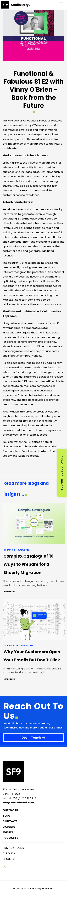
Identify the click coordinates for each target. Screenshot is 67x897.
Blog (6, 816)
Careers (9, 827)
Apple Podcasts (28, 455)
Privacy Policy (13, 848)
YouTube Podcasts (50, 451)
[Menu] (61, 4)
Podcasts (10, 838)
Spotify (7, 455)
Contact (10, 821)
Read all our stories (50, 727)
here (46, 442)
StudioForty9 (27, 888)
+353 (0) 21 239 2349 (23, 798)
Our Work (10, 810)
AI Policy (9, 853)
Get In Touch (31, 737)
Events (8, 832)
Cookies (9, 859)
